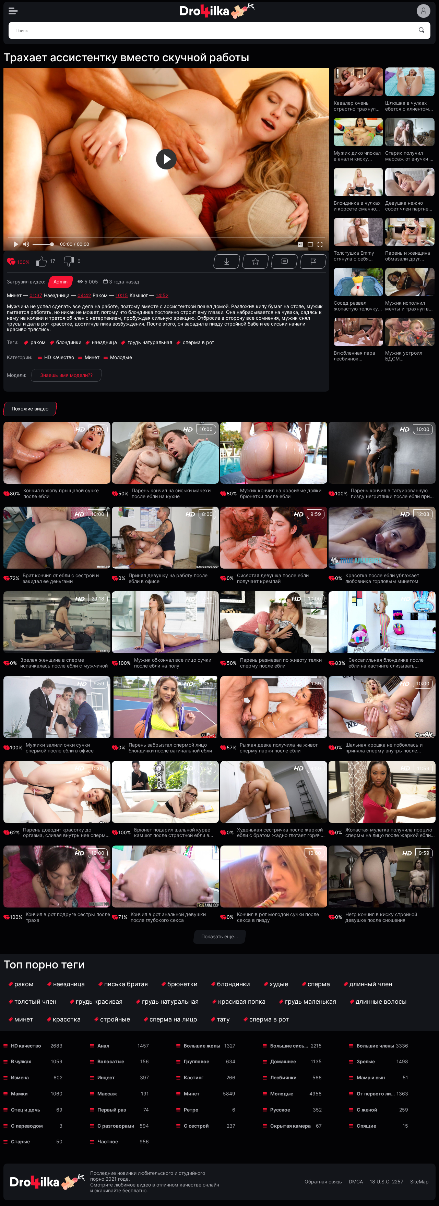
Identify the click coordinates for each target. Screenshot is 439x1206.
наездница (69, 984)
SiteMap (419, 1181)
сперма (319, 984)
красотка (67, 1019)
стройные (115, 1019)
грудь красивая (99, 1001)
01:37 (35, 295)
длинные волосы (381, 1001)
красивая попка (241, 1001)
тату (223, 1019)
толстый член (35, 1001)
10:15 (122, 295)
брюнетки (182, 984)
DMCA (356, 1181)
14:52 (162, 295)
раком (24, 984)
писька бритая (126, 984)
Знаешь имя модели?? (66, 375)
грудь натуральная (170, 1001)
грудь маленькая (310, 1001)
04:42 (84, 295)
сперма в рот (269, 1019)
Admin (61, 281)
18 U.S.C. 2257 (386, 1181)
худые (279, 984)
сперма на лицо (173, 1019)
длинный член (370, 984)
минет (23, 1019)
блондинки (233, 984)
